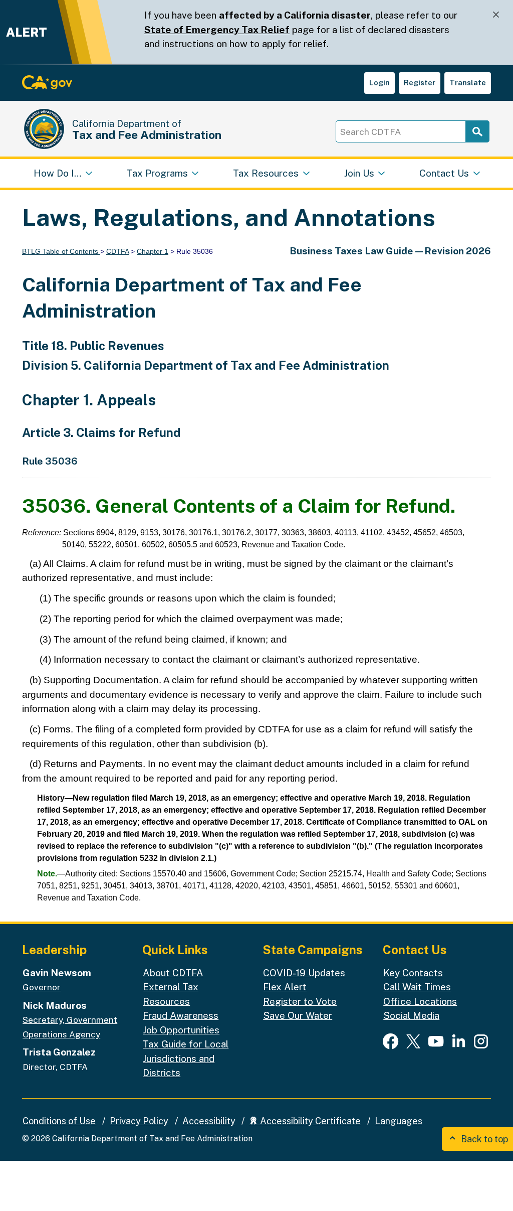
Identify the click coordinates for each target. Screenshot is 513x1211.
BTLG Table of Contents (61, 251)
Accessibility (208, 1121)
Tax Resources (266, 173)
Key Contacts (413, 972)
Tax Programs (157, 173)
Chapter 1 (152, 251)
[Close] (496, 15)
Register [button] (419, 82)
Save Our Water (297, 1015)
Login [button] (379, 82)
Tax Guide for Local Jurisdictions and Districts (185, 1058)
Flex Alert (285, 986)
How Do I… (57, 173)
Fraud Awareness (180, 1015)
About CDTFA (173, 972)
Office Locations (420, 1001)
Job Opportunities (181, 1029)
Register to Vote (300, 1001)
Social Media (411, 1015)
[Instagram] (481, 1041)
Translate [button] (467, 82)
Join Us (359, 173)
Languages (398, 1121)
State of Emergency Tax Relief (217, 29)
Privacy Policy (139, 1121)
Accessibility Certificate (309, 1121)
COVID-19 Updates (304, 972)
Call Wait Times (417, 986)
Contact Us (444, 173)
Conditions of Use (59, 1121)
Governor (42, 987)
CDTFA (117, 251)
